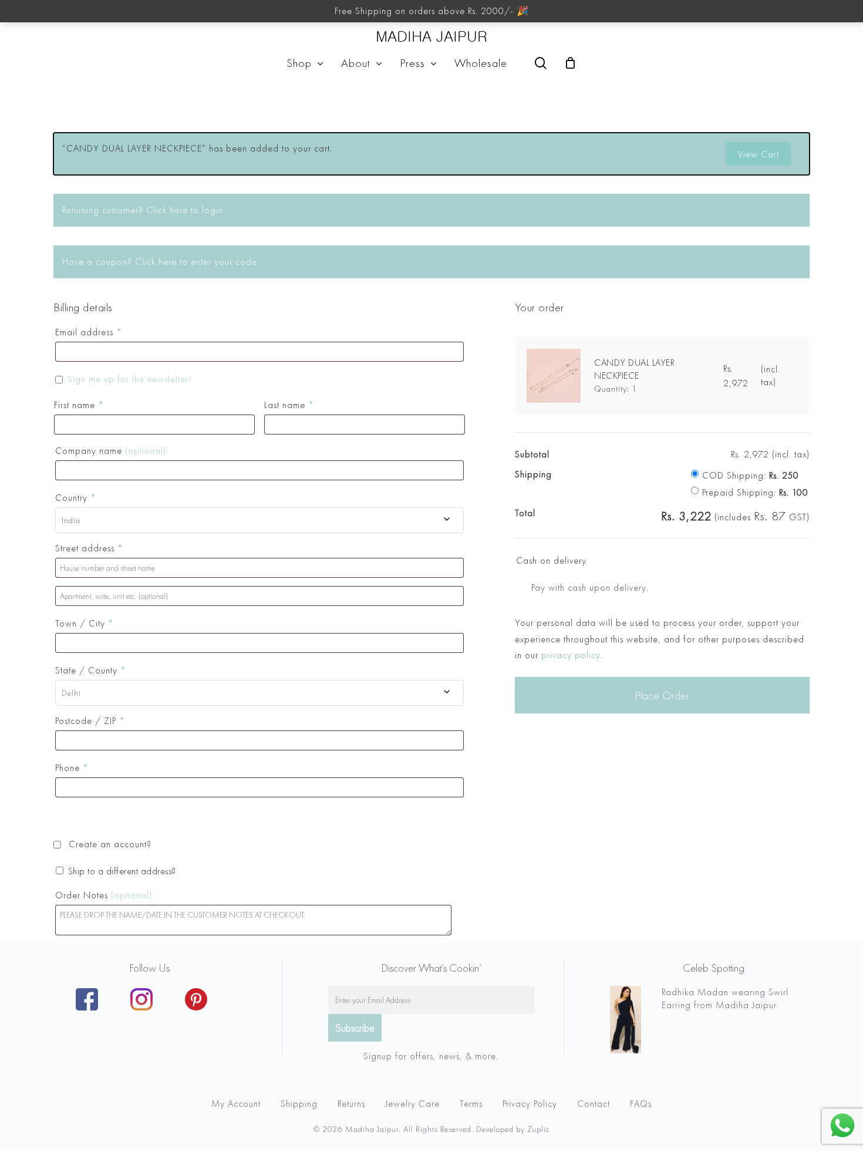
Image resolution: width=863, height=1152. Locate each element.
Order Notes (103, 895)
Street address (89, 548)
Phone (72, 768)
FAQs (641, 1103)
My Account (236, 1103)
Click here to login (184, 210)
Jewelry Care (412, 1103)
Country (75, 497)
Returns (351, 1103)
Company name (110, 450)
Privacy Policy (530, 1103)
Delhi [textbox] (71, 693)
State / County (90, 670)
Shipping (299, 1103)
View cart (758, 154)
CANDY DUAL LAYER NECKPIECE (634, 369)
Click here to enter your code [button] (196, 261)
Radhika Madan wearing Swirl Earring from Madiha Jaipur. (725, 998)
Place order (662, 695)
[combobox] (259, 520)
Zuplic (538, 1129)
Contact (593, 1103)
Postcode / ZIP (90, 721)
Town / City (84, 623)
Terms (471, 1103)
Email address (88, 332)
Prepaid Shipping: (755, 492)
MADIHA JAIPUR (431, 36)
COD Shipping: (750, 475)
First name (79, 405)
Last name (289, 405)
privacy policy (571, 655)
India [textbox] (71, 520)
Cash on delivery (551, 560)
